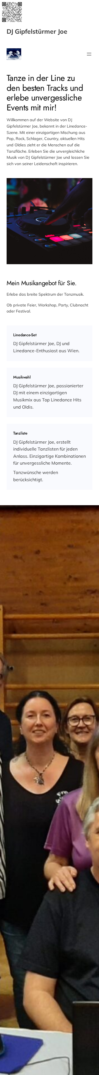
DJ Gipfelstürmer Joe (37, 31)
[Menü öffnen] (89, 54)
